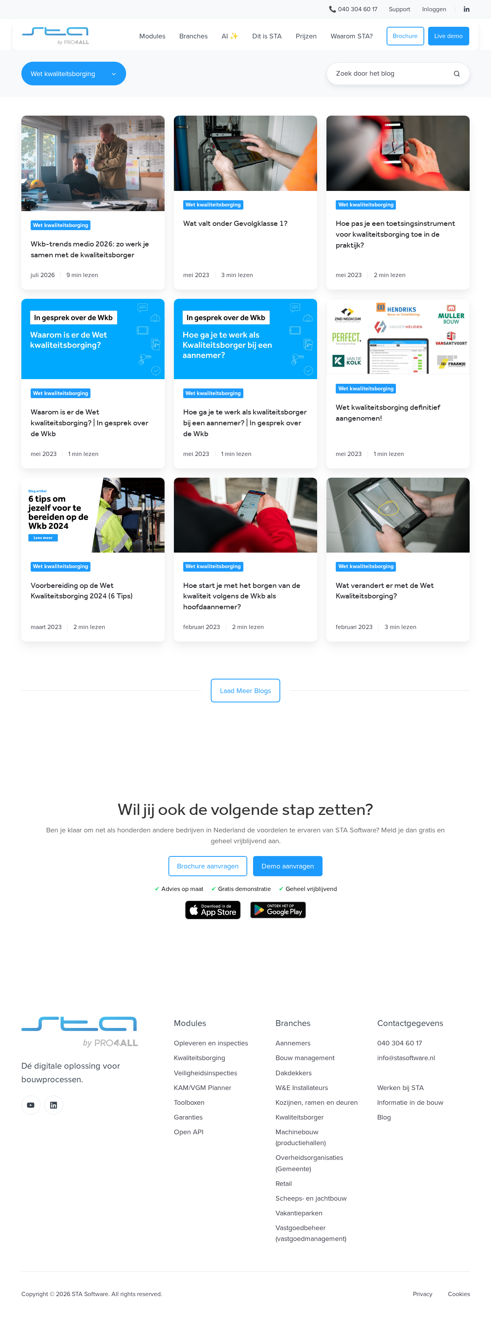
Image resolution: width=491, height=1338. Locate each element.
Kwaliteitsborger (300, 1117)
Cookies (459, 1294)
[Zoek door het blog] (457, 74)
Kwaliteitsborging (199, 1058)
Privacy (422, 1294)
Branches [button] (193, 36)
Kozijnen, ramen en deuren (317, 1102)
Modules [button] (152, 36)
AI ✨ (230, 36)
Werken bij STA (400, 1087)
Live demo (448, 36)
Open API (188, 1132)
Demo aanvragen (288, 866)
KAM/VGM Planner (202, 1087)
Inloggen (434, 9)
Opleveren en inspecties (211, 1043)
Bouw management (305, 1058)
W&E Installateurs (302, 1087)
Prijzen (306, 36)
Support (399, 9)
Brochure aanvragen (208, 866)
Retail (284, 1183)
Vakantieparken (299, 1213)
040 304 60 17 (399, 1043)
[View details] (466, 9)
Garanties (188, 1117)
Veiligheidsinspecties (205, 1073)
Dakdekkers (294, 1073)
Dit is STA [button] (267, 36)
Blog (384, 1117)
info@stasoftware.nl (406, 1058)
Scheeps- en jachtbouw (311, 1198)
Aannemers (293, 1043)
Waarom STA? (352, 36)
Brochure (405, 36)
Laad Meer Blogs (245, 690)
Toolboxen (189, 1102)
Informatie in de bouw (410, 1102)
